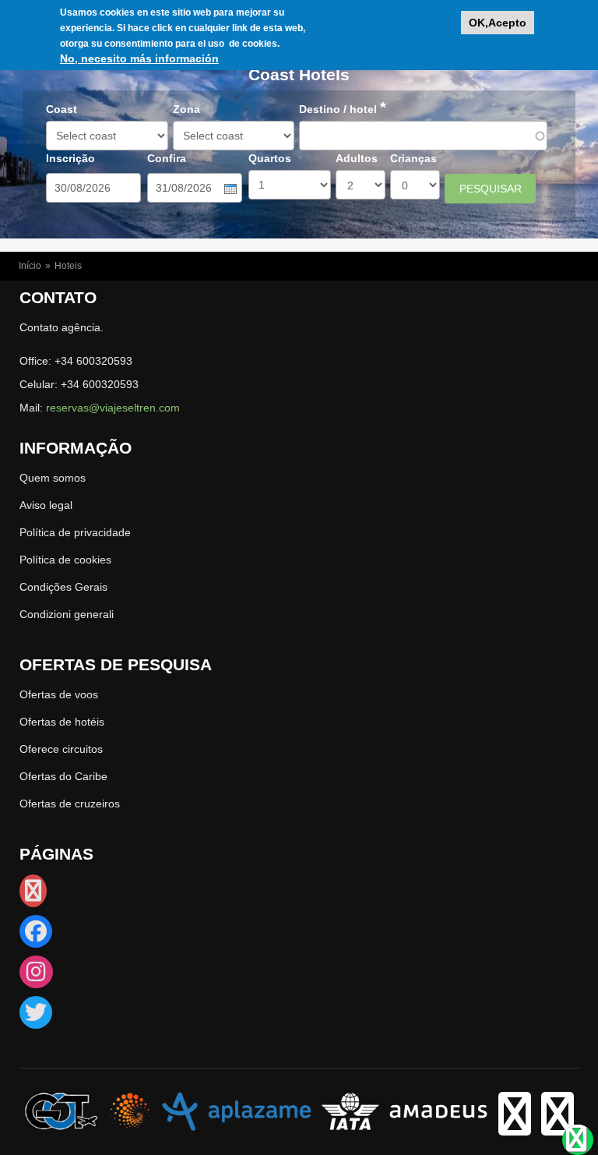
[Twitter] (35, 1016)
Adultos (357, 158)
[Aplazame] (236, 1110)
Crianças (413, 158)
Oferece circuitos (61, 749)
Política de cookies (65, 559)
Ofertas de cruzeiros (69, 803)
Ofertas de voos (58, 694)
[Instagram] (36, 976)
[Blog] (33, 894)
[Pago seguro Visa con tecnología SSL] (514, 1126)
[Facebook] (35, 935)
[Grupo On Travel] (61, 1110)
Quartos (269, 158)
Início (30, 265)
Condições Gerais (63, 587)
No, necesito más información (139, 58)
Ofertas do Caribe (63, 776)
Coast (61, 109)
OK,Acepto (497, 22)
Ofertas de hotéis (61, 721)
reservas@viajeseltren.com (113, 407)
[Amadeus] (438, 1110)
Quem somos (52, 478)
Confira (166, 158)
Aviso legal (45, 505)
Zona (186, 109)
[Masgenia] (130, 1110)
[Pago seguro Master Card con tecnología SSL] (557, 1126)
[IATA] (350, 1110)
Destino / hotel (342, 108)
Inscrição (70, 158)
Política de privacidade (75, 532)
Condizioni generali (66, 614)
